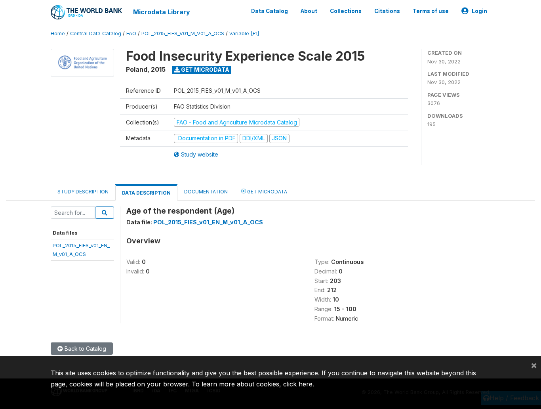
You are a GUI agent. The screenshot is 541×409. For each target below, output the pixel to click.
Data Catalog (269, 11)
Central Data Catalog (95, 33)
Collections (346, 11)
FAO (131, 33)
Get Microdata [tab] (266, 192)
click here (297, 384)
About (309, 11)
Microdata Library (161, 12)
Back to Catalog (84, 348)
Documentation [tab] (206, 192)
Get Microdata (204, 69)
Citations (387, 11)
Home (58, 33)
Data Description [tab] (146, 193)
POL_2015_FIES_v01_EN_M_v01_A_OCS (208, 222)
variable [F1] (244, 33)
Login (479, 11)
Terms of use (431, 11)
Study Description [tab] (83, 192)
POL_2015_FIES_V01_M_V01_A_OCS (182, 33)
